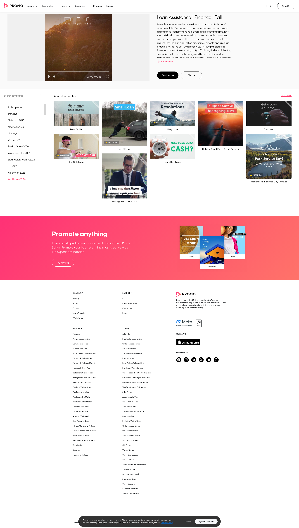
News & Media (79, 313)
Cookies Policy (167, 522)
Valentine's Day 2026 (19, 153)
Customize (168, 75)
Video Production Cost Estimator (136, 373)
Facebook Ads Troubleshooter (135, 382)
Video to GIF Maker (130, 402)
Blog (124, 313)
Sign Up (286, 6)
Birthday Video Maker (132, 421)
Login (269, 6)
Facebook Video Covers (132, 368)
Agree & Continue (206, 521)
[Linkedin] (208, 360)
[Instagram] (199, 323)
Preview (76, 110)
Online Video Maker (131, 344)
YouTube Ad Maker (81, 392)
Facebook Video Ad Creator (85, 363)
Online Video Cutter (131, 426)
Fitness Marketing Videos (84, 426)
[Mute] (55, 76)
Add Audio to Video (131, 435)
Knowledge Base (129, 303)
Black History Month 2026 (21, 159)
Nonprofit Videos (80, 455)
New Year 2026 (16, 126)
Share (191, 75)
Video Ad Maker (129, 348)
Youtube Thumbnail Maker (134, 464)
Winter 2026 (14, 139)
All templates (15, 107)
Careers (76, 308)
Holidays (12, 133)
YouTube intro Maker (82, 397)
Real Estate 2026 (17, 179)
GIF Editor (126, 445)
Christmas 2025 (16, 120)
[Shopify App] (201, 342)
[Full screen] (108, 76)
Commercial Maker (81, 344)
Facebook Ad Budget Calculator (136, 377)
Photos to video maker (132, 339)
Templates (47, 6)
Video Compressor (130, 455)
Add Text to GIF (129, 406)
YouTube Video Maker (82, 387)
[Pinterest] (216, 360)
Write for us (78, 318)
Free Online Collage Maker (134, 363)
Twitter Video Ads (80, 411)
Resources (80, 6)
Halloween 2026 (16, 172)
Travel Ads (77, 445)
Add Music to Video (131, 397)
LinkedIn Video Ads (81, 406)
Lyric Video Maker (130, 431)
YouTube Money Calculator (134, 387)
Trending (12, 113)
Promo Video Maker (81, 339)
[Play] (49, 76)
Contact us (127, 308)
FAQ (124, 298)
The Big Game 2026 (18, 146)
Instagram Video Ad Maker (84, 377)
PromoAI (97, 6)
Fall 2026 (12, 166)
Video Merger (128, 450)
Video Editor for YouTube (133, 411)
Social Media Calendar (132, 353)
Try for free (63, 262)
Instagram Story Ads (82, 382)
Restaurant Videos (81, 435)
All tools (126, 334)
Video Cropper (128, 484)
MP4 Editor (127, 392)
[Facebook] (184, 323)
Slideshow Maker (130, 488)
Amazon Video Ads (81, 416)
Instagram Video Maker (83, 373)
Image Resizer (128, 358)
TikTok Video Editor (130, 493)
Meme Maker (128, 416)
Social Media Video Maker (84, 353)
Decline (188, 521)
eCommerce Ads (80, 348)
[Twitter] (201, 360)
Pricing (109, 6)
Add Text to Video (130, 440)
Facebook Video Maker (83, 358)
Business (76, 450)
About (75, 303)
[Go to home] (15, 6)
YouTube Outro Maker (82, 402)
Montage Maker (129, 479)
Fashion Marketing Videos (84, 431)
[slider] (48, 72)
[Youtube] (193, 360)
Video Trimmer (128, 469)
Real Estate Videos (81, 421)
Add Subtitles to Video (132, 474)
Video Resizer (128, 460)
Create (30, 6)
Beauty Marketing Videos (84, 440)
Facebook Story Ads (81, 368)
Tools (64, 6)
